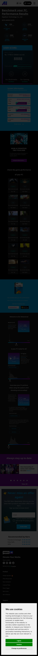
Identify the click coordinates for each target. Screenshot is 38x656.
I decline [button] (19, 644)
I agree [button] (19, 640)
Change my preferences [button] (19, 648)
